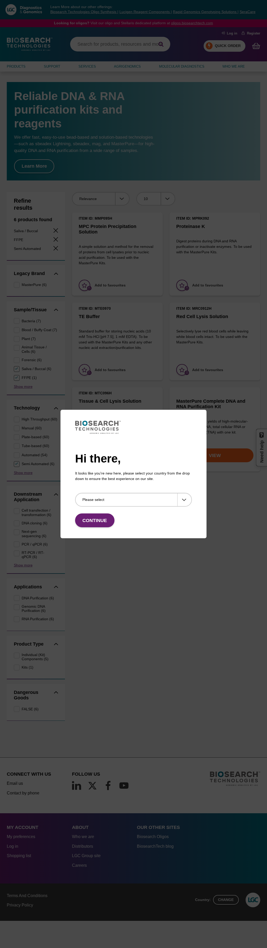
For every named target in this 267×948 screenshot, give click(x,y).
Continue (94, 520)
